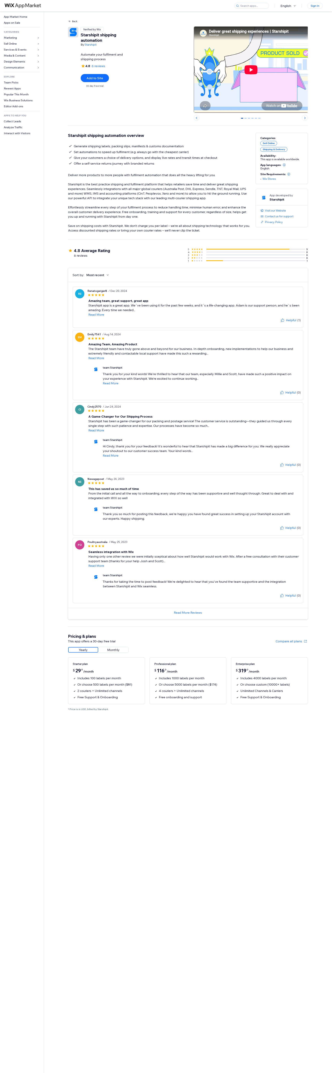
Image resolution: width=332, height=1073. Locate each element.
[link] (22, 17)
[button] (284, 165)
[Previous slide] (196, 118)
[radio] (83, 650)
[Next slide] (305, 118)
